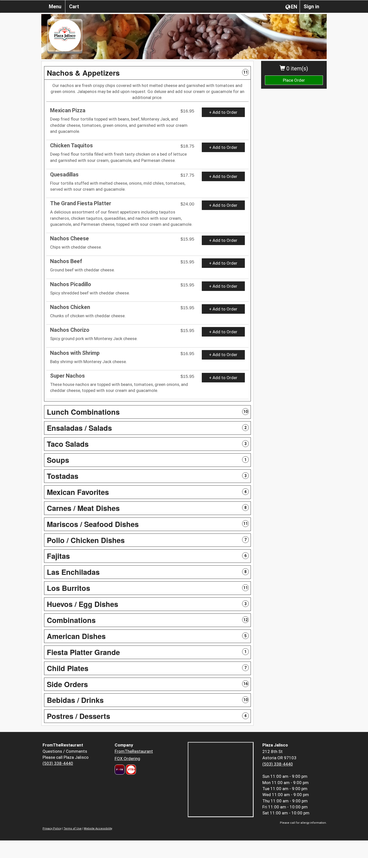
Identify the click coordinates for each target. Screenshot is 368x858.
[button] (147, 73)
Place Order (294, 80)
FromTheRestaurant (134, 751)
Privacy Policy (52, 828)
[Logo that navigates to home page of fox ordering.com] (130, 770)
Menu (55, 7)
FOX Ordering (127, 758)
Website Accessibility (98, 828)
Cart (74, 7)
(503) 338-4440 (58, 763)
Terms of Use (73, 828)
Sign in (311, 7)
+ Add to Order (223, 112)
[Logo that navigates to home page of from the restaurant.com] (120, 770)
